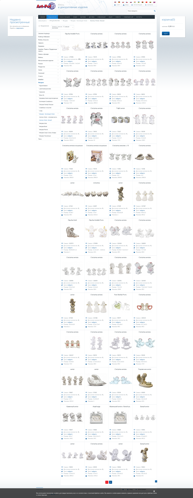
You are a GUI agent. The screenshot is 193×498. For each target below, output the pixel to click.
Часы (40, 139)
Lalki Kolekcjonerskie (45, 89)
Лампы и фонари (43, 54)
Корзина (150, 5)
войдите (70, 61)
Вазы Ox (41, 95)
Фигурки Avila (43, 123)
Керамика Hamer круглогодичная (48, 98)
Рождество (41, 67)
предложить (20, 28)
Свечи (40, 70)
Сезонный (41, 73)
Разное (40, 63)
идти (166, 33)
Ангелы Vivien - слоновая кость (48, 117)
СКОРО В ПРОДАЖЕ (65, 17)
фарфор (40, 79)
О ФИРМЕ (42, 17)
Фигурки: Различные (45, 136)
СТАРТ (118, 5)
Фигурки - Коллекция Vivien (79, 21)
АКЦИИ (110, 17)
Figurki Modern (43, 85)
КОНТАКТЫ (139, 17)
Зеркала (40, 43)
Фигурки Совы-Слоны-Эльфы (47, 132)
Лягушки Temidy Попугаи (46, 104)
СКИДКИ (75, 17)
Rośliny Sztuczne (43, 40)
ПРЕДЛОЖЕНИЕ (52, 17)
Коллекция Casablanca (45, 101)
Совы (40, 111)
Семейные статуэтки (45, 107)
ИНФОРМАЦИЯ (102, 17)
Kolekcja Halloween (44, 36)
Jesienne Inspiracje (44, 33)
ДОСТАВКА (91, 17)
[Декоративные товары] (46, 9)
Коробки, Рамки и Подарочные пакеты (47, 50)
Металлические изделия (45, 60)
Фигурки (65, 21)
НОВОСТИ (118, 17)
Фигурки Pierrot (43, 129)
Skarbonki (42, 92)
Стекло (40, 76)
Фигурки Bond (43, 126)
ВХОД (126, 5)
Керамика (41, 46)
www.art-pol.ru (42, 21)
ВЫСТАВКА (83, 17)
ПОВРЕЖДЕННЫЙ (128, 17)
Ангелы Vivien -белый (97, 21)
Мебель (40, 57)
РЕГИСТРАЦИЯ (138, 5)
